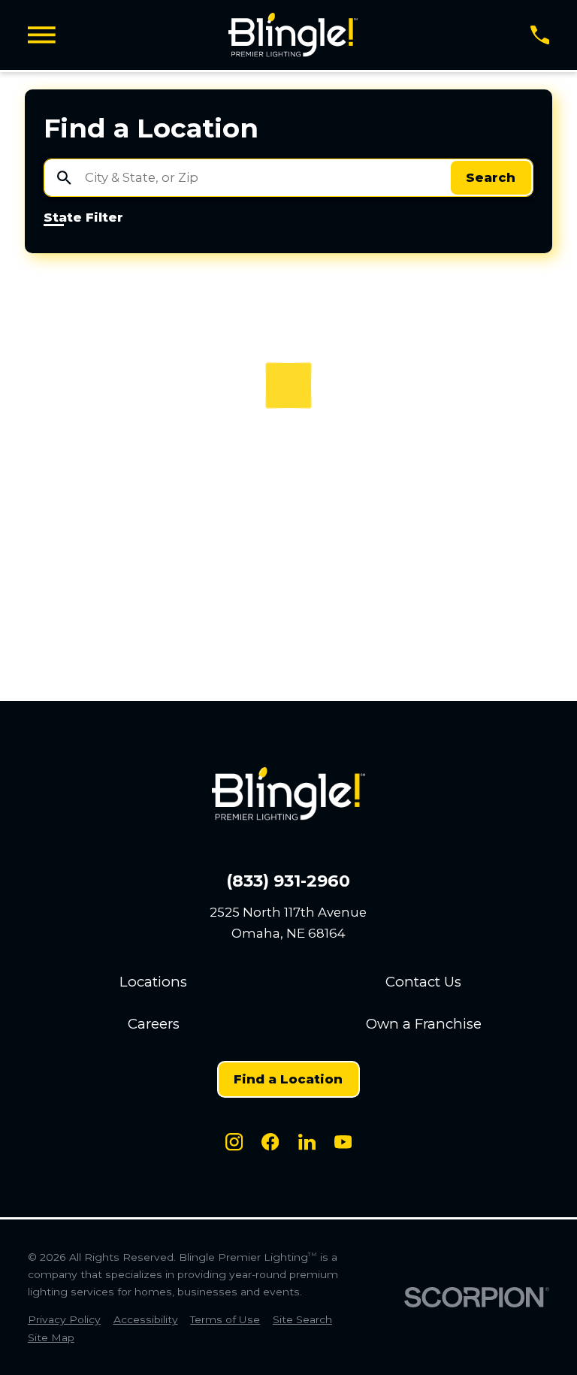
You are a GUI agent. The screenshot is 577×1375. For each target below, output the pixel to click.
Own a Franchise (424, 1023)
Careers (154, 1023)
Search (490, 177)
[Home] (292, 35)
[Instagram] (234, 1141)
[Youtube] (343, 1141)
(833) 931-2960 (288, 881)
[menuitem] (64, 1319)
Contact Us (423, 981)
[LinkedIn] (307, 1141)
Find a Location (288, 1078)
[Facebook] (270, 1141)
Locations (153, 981)
